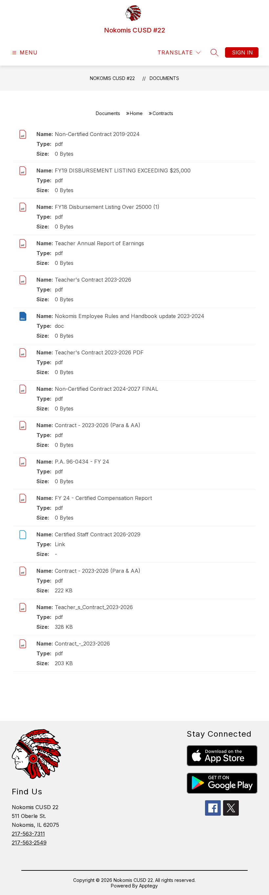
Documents (164, 78)
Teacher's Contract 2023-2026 (93, 279)
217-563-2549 (29, 842)
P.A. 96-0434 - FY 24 (82, 461)
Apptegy (148, 885)
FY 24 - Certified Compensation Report (103, 498)
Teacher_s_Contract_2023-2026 (94, 607)
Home (136, 113)
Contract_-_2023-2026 (82, 643)
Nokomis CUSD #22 (112, 78)
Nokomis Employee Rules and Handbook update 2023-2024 (129, 316)
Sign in (242, 52)
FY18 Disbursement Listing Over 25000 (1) (107, 207)
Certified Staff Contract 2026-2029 (97, 534)
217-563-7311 (28, 833)
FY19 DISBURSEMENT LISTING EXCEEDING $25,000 (123, 170)
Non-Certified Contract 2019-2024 (97, 134)
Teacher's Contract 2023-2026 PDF (99, 352)
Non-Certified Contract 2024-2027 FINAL (106, 389)
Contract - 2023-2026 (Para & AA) (97, 425)
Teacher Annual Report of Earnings (99, 243)
